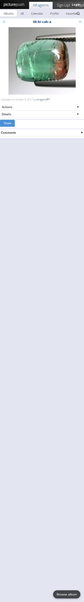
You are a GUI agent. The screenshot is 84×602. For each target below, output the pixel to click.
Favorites (72, 13)
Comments (8, 132)
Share (7, 123)
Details (6, 114)
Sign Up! (63, 5)
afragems (41, 99)
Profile (54, 13)
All (22, 13)
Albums (8, 13)
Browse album (67, 594)
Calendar (37, 13)
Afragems (41, 5)
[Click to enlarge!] (42, 61)
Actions (7, 107)
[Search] (78, 13)
